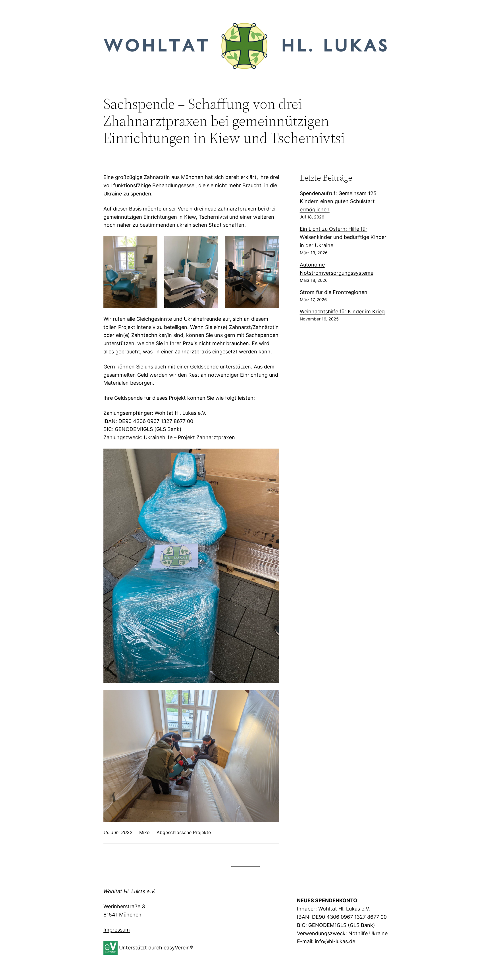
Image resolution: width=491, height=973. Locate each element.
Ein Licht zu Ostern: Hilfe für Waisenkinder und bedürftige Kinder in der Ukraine (343, 237)
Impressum (116, 930)
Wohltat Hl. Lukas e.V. (129, 891)
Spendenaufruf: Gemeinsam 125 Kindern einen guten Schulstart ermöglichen (338, 201)
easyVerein (177, 947)
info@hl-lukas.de (335, 941)
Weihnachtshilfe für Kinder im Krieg (342, 311)
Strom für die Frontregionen (333, 292)
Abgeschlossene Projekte (184, 832)
